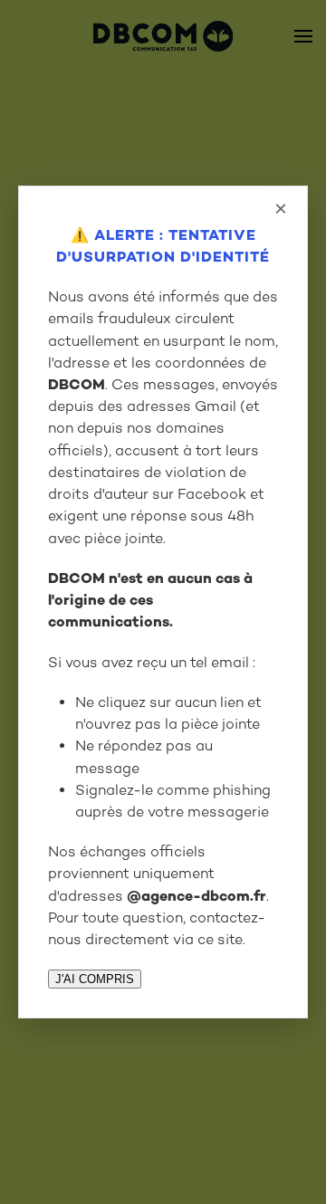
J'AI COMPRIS (94, 979)
